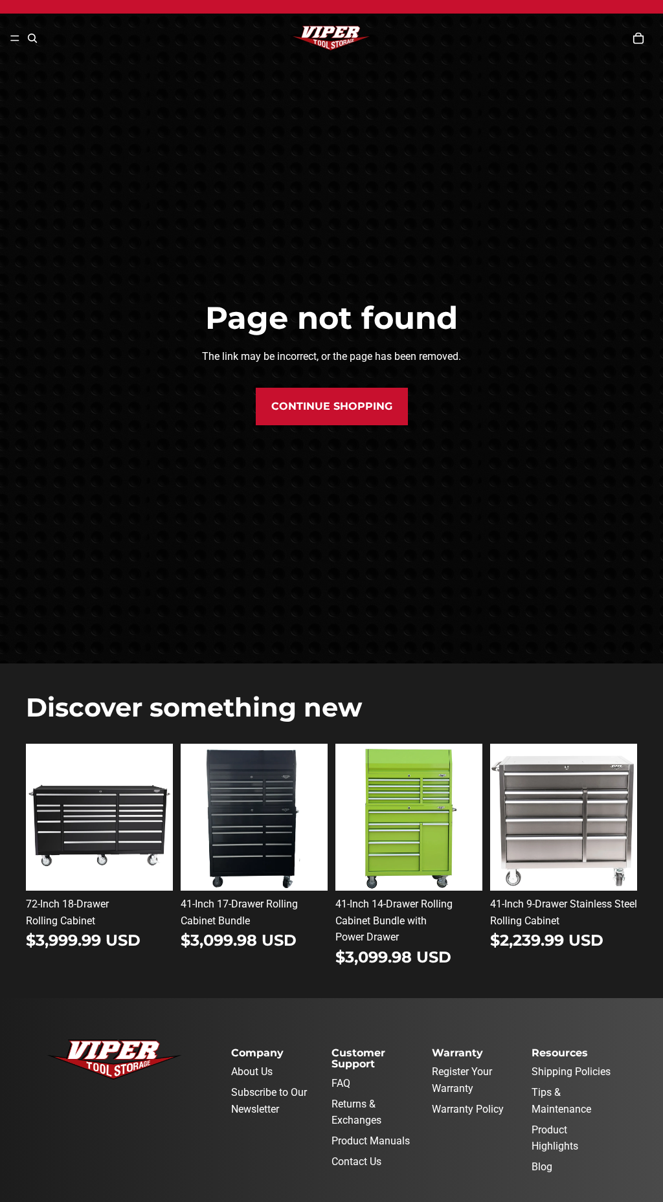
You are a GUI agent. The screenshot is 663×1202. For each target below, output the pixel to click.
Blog (542, 1167)
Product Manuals (371, 1141)
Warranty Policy (468, 1109)
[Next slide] (163, 817)
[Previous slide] (36, 817)
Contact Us (356, 1161)
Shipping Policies (571, 1071)
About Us (252, 1071)
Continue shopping (331, 406)
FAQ (341, 1083)
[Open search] (32, 38)
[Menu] (15, 38)
